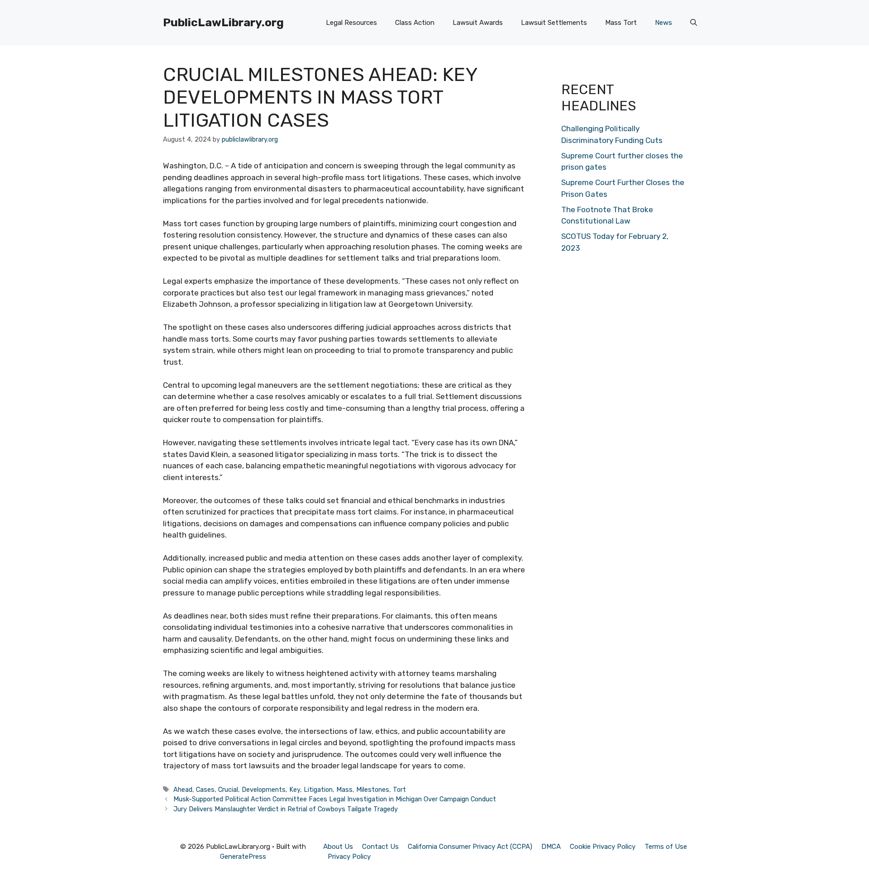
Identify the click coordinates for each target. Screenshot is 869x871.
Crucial (228, 789)
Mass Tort (621, 23)
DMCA (551, 846)
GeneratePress (243, 856)
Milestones (372, 789)
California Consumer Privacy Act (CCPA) (470, 846)
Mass (344, 789)
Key (294, 789)
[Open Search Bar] (693, 22)
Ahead (182, 789)
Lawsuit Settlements (554, 23)
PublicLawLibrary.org (223, 22)
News (663, 23)
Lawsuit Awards (478, 23)
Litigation (318, 789)
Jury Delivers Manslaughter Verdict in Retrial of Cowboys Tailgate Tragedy (285, 809)
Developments (264, 789)
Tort (399, 789)
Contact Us (380, 846)
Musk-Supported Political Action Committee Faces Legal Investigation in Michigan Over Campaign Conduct (334, 799)
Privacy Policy (349, 856)
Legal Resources (351, 23)
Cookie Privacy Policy (602, 846)
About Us (338, 846)
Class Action (414, 23)
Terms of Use (666, 846)
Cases (205, 789)
